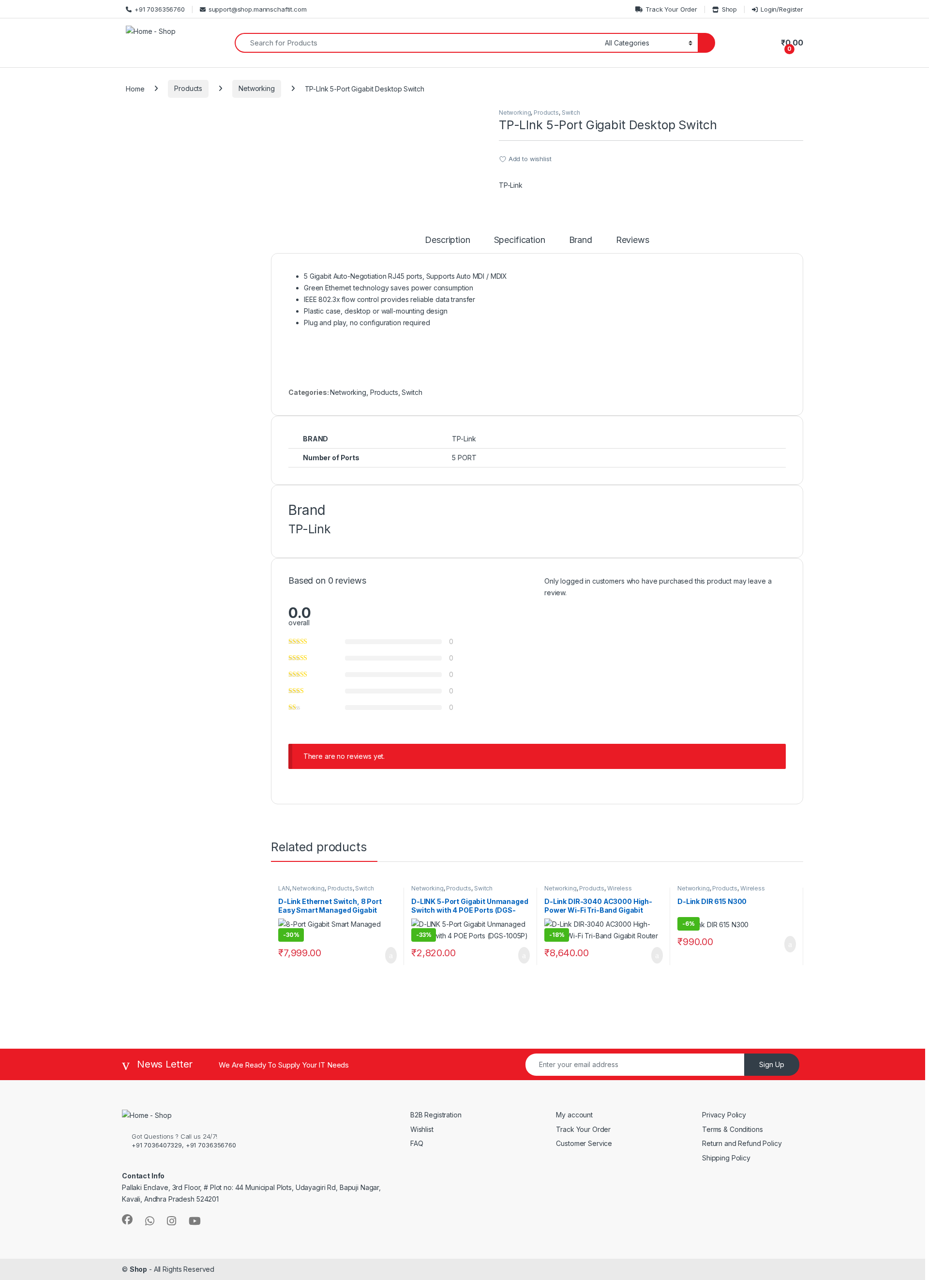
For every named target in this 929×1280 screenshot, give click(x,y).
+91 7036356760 (160, 9)
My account (574, 1115)
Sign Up (771, 1064)
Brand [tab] (580, 240)
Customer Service (584, 1143)
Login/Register (782, 9)
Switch (571, 112)
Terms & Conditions (732, 1129)
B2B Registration (436, 1115)
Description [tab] (447, 240)
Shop (729, 9)
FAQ (416, 1143)
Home (135, 88)
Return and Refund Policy (743, 1143)
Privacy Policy (724, 1115)
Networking (257, 88)
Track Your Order (671, 9)
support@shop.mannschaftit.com (258, 9)
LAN (284, 888)
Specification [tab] (519, 240)
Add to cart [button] (390, 955)
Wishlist (422, 1129)
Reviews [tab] (632, 240)
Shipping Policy (726, 1158)
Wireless (619, 888)
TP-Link (511, 185)
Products (188, 88)
